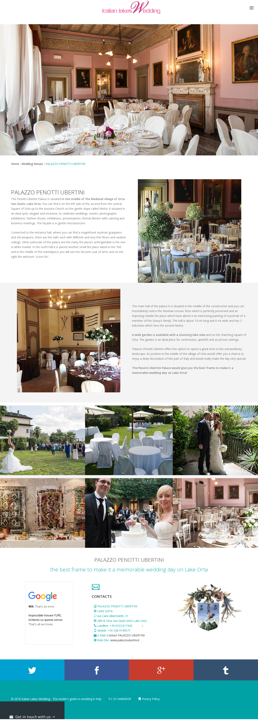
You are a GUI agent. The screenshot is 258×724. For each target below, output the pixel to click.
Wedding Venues (33, 164)
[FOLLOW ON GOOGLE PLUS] (161, 669)
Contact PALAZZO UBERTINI (126, 635)
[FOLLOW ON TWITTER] (32, 669)
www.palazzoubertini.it (124, 640)
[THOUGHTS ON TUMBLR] (226, 669)
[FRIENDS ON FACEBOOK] (96, 669)
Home (15, 164)
